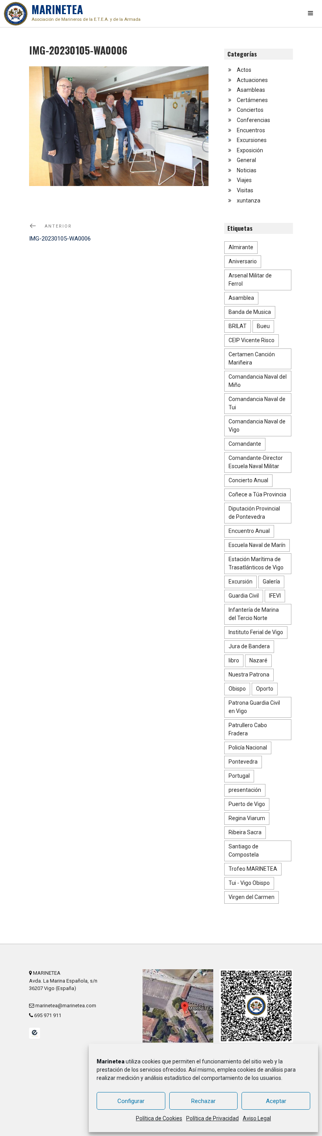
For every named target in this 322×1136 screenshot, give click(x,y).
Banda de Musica (250, 312)
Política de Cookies (159, 1118)
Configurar (131, 1101)
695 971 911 (47, 1015)
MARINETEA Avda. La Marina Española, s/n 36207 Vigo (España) (63, 980)
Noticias (246, 170)
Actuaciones (252, 80)
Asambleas (251, 90)
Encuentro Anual (249, 531)
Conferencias (253, 120)
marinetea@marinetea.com (65, 1005)
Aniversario (243, 261)
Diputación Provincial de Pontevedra (254, 512)
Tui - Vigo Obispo (249, 883)
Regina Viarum (247, 818)
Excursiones (252, 140)
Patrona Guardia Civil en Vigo (254, 707)
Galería (271, 581)
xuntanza (248, 200)
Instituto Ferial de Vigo (256, 632)
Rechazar (203, 1101)
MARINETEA (86, 11)
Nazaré (258, 660)
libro (234, 660)
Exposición (250, 150)
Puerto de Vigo (247, 804)
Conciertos (250, 110)
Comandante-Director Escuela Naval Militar (256, 462)
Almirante (241, 247)
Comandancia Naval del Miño (258, 381)
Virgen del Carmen (251, 897)
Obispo (237, 689)
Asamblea (241, 298)
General (246, 160)
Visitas (245, 190)
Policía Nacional (248, 747)
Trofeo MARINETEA (253, 869)
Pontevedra (243, 762)
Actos (244, 70)
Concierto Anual (248, 480)
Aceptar (276, 1101)
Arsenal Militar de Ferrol (250, 279)
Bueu (263, 326)
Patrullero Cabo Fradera (248, 729)
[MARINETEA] (15, 14)
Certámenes (252, 100)
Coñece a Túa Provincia (257, 494)
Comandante (245, 444)
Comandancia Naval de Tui (257, 403)
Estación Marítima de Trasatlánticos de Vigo (256, 563)
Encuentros (251, 130)
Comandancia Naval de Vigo (257, 425)
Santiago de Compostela (244, 850)
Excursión (240, 581)
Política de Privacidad (212, 1118)
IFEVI (275, 596)
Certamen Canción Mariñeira (252, 358)
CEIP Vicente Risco (251, 340)
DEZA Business (34, 1033)
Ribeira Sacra (245, 832)
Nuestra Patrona (249, 674)
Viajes (244, 180)
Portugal (239, 776)
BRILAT (238, 326)
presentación (245, 790)
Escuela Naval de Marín (257, 545)
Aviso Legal (257, 1118)
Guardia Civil (244, 596)
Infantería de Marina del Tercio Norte (254, 614)
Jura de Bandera (249, 646)
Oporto (264, 689)
